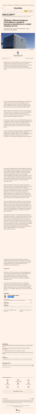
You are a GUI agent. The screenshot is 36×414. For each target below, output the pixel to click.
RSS (15, 406)
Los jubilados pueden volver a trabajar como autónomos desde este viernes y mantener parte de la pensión (17, 359)
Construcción (15, 16)
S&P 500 (9, 5)
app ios (18, 387)
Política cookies (13, 405)
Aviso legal (10, 405)
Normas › (31, 302)
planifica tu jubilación (7, 384)
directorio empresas (28, 384)
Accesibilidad (27, 405)
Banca (3, 16)
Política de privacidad (23, 405)
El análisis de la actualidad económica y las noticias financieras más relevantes (15, 300)
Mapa (14, 406)
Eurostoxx (6, 367)
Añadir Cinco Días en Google (30, 58)
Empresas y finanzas (8, 14)
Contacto (7, 405)
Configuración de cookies (18, 405)
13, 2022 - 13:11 (19, 56)
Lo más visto (4, 357)
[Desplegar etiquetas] (31, 307)
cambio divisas (18, 384)
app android (28, 387)
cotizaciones (7, 387)
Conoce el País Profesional (18, 391)
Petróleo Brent (16, 5)
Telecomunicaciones (7, 16)
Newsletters (17, 406)
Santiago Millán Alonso (18, 55)
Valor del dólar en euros (31, 5)
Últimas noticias (28, 16)
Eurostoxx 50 (22, 5)
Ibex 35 (3, 5)
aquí (22, 311)
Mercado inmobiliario (20, 16)
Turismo (25, 16)
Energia (11, 16)
